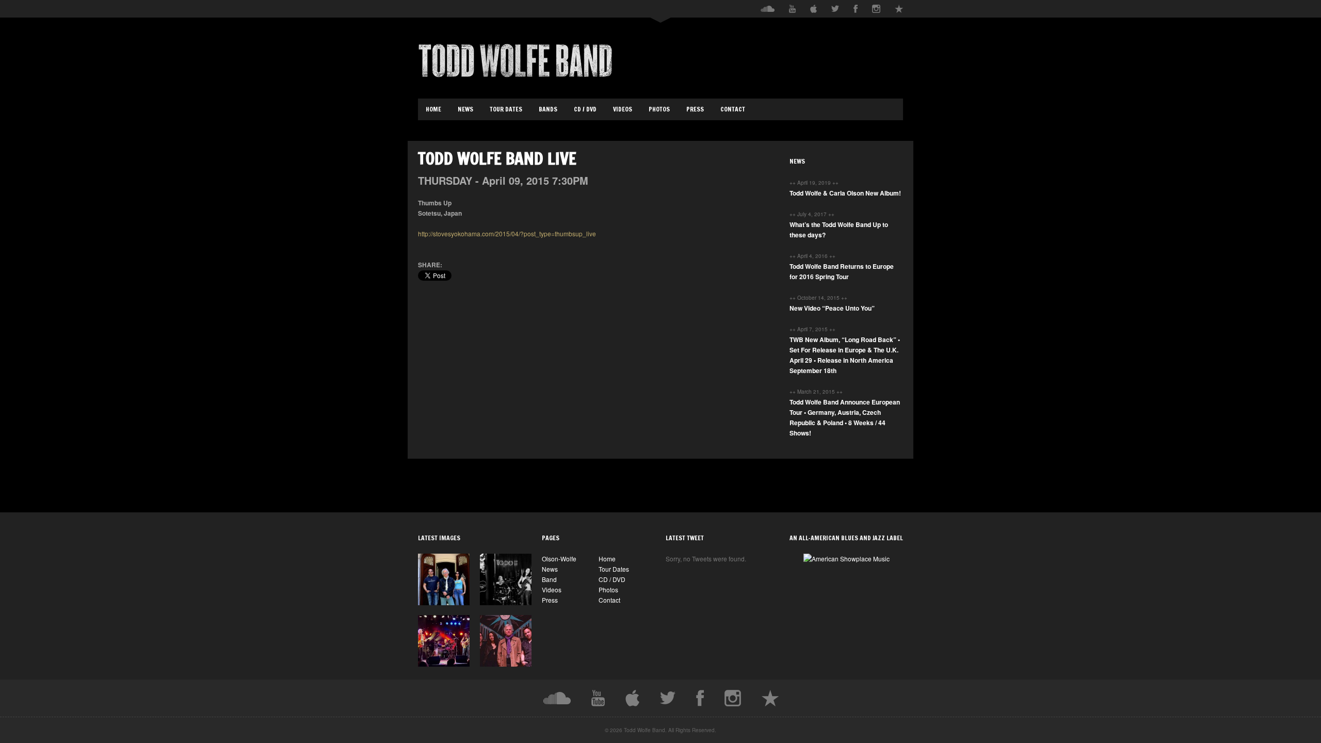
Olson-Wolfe (559, 558)
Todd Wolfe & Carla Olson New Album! (845, 193)
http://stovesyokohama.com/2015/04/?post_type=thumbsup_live (507, 233)
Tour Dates (506, 109)
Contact (732, 109)
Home (433, 109)
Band (549, 579)
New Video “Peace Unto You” (832, 308)
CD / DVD (585, 109)
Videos (622, 109)
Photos (659, 109)
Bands (548, 109)
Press (695, 109)
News (465, 109)
